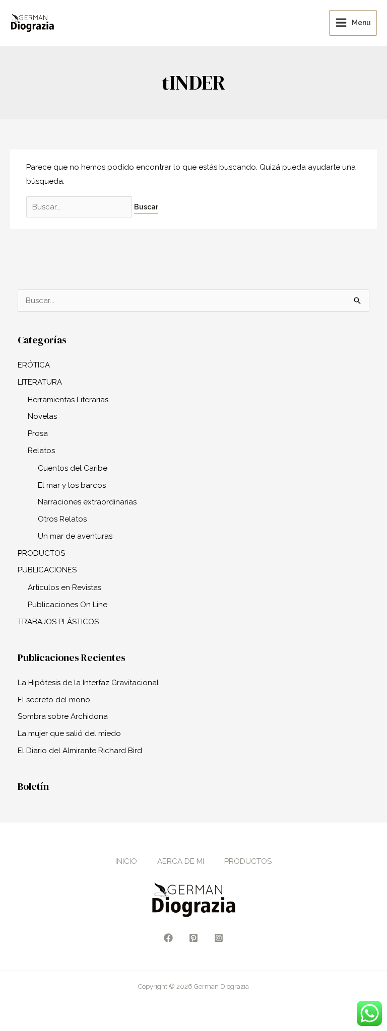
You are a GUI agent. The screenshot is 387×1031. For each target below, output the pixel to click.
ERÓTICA (34, 365)
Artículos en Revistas (64, 587)
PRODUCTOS (41, 553)
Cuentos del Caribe (72, 468)
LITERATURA (40, 382)
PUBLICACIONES (47, 569)
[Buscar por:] (80, 206)
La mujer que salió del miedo (69, 733)
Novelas (42, 416)
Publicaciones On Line (67, 604)
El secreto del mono (54, 699)
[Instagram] (218, 937)
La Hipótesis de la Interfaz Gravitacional (88, 682)
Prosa (38, 433)
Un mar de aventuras (75, 536)
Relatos (41, 450)
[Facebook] (168, 937)
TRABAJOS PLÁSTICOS (58, 621)
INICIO (126, 861)
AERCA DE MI (180, 861)
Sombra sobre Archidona (63, 716)
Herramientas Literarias (68, 399)
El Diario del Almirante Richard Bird (80, 750)
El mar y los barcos (72, 485)
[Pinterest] (193, 937)
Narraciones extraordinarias (87, 501)
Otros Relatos (62, 519)
